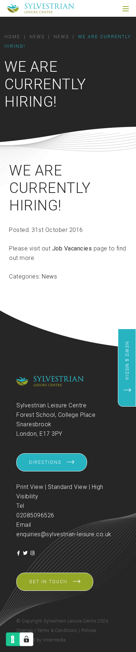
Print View (29, 486)
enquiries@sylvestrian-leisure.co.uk (63, 534)
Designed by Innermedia (41, 640)
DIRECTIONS (45, 462)
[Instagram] (32, 553)
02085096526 (35, 515)
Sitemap (24, 630)
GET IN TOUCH (48, 581)
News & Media (126, 361)
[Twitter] (25, 553)
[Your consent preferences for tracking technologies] (26, 639)
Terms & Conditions (57, 630)
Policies (89, 630)
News (49, 276)
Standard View (67, 486)
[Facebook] (18, 553)
